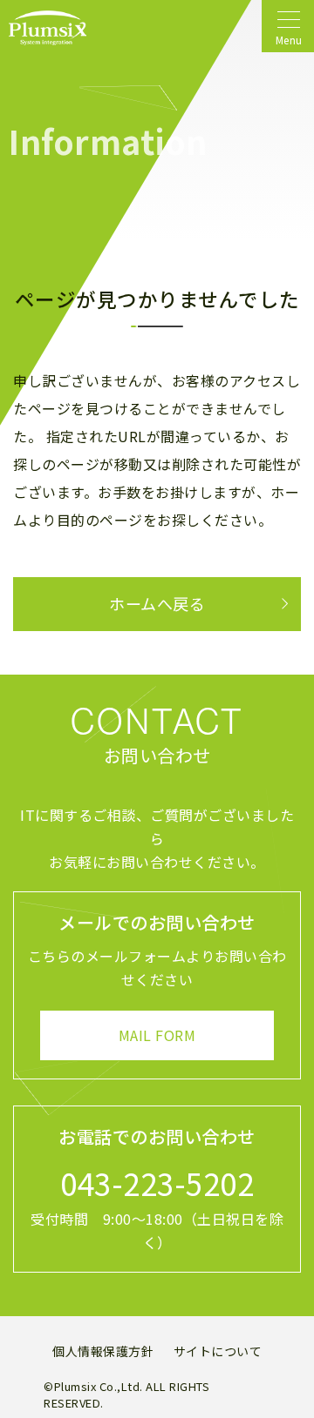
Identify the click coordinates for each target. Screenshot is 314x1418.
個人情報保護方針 (103, 1351)
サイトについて (218, 1351)
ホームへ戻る (157, 603)
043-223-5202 (157, 1182)
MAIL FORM (157, 1035)
